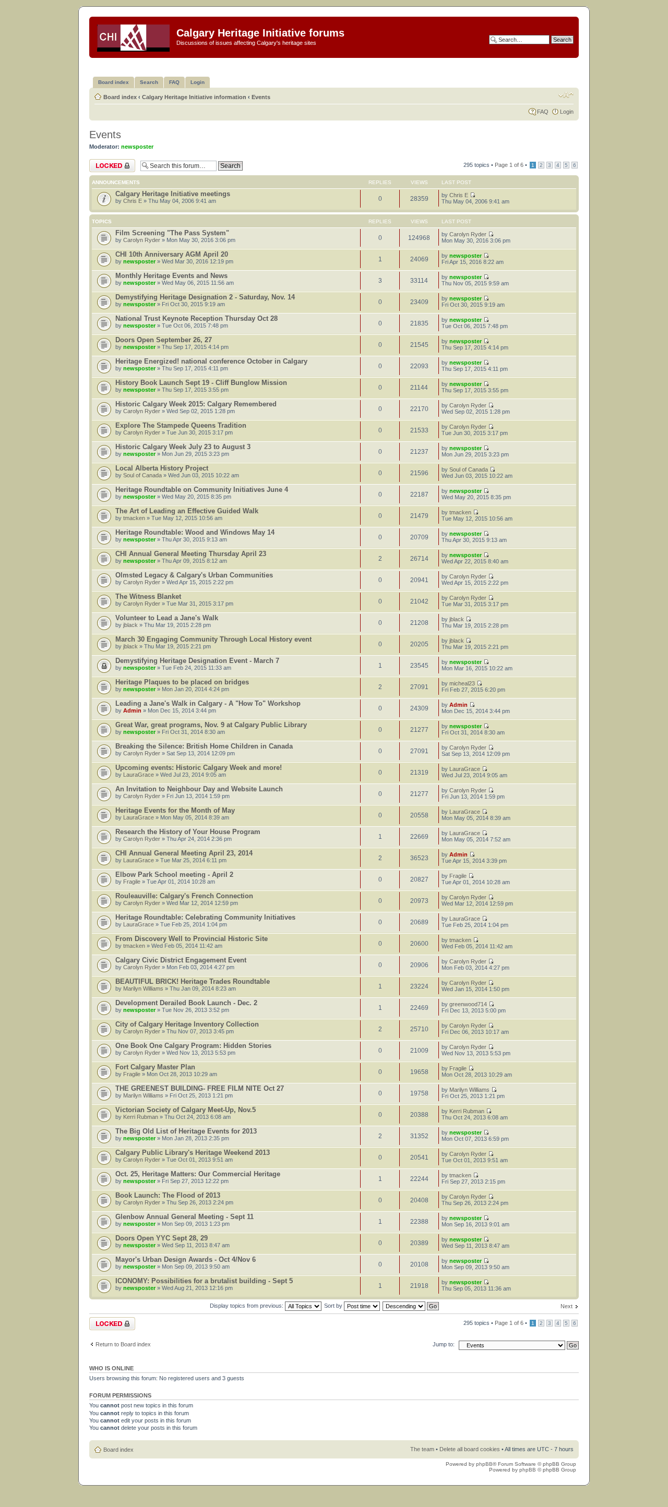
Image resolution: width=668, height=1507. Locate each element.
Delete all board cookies (469, 1449)
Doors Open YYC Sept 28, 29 (161, 1238)
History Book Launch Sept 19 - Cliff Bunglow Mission (201, 383)
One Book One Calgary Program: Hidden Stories (193, 1046)
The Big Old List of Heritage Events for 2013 (186, 1131)
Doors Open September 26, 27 (163, 340)
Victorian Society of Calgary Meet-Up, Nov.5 (185, 1110)
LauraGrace (138, 774)
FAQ (542, 111)
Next (566, 1306)
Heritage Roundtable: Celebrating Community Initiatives (205, 917)
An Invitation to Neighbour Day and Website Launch (199, 789)
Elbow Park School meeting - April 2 (174, 874)
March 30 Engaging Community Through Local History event (213, 639)
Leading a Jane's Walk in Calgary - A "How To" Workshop (208, 703)
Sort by (334, 1306)
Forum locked (106, 162)
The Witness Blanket (148, 596)
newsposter (137, 146)
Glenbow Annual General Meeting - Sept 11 (184, 1217)
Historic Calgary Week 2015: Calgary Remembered (196, 404)
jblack (130, 625)
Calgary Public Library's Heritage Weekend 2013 (192, 1152)
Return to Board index (123, 1344)
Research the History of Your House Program (187, 832)
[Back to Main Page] (134, 36)
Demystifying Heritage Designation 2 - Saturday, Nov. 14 (205, 297)
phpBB (484, 1464)
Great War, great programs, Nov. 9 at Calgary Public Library (211, 725)
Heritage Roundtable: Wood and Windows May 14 (195, 532)
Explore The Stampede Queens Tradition (180, 425)
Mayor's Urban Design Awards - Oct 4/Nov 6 (185, 1259)
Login (567, 111)
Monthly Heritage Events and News (171, 276)
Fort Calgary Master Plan (155, 1067)
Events (261, 97)
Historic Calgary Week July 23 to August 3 (182, 447)
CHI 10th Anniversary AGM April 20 (171, 254)
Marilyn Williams (143, 988)
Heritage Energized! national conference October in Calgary (211, 361)
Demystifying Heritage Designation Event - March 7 (197, 661)
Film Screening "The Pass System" (172, 233)
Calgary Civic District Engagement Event (180, 960)
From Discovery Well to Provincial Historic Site (191, 939)
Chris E (132, 201)
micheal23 (462, 683)
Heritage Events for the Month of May (175, 810)
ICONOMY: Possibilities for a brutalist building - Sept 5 (204, 1281)
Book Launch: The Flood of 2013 (167, 1195)
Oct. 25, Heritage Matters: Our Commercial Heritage (197, 1174)
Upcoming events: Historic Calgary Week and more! (198, 767)
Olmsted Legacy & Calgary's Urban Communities (194, 575)
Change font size (566, 95)
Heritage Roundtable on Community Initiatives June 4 (201, 489)
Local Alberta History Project (161, 468)
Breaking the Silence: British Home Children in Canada (204, 746)
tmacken (134, 518)
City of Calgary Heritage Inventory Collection (187, 1024)
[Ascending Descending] (411, 1306)
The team (422, 1449)
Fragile (131, 881)
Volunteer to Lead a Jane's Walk (166, 618)
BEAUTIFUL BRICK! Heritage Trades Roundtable (192, 981)
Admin (132, 710)
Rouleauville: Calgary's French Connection (184, 896)
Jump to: (444, 1344)
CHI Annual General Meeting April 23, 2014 (184, 853)
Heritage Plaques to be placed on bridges (182, 682)
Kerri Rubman (140, 1117)
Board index (120, 97)
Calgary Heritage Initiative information (194, 97)
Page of (509, 165)
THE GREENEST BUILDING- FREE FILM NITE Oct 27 (199, 1088)
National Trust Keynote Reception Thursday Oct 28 (196, 318)
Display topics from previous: (247, 1306)
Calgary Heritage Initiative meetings (172, 194)
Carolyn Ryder (141, 240)
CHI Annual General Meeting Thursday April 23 (190, 554)
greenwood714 (468, 1004)
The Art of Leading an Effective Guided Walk (186, 511)
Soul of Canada (142, 475)
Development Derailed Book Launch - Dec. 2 (186, 1003)
